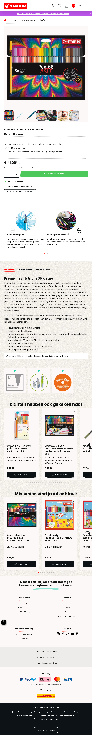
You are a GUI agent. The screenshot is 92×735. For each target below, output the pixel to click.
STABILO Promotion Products (67, 616)
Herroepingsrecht (67, 715)
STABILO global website (24, 634)
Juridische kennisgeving (22, 712)
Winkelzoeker (68, 612)
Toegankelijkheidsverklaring (46, 719)
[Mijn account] (67, 6)
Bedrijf (24, 603)
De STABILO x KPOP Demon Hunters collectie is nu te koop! (43, 13)
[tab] (11, 269)
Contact (67, 607)
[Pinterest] (77, 633)
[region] (46, 74)
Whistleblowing (24, 612)
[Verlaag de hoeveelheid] (7, 174)
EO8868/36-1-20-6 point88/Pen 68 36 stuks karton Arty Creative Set (59, 449)
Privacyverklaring (41, 712)
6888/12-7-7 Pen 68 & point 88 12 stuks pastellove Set (19, 448)
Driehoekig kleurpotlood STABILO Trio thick (58, 538)
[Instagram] (58, 633)
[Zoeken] (53, 6)
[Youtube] (72, 633)
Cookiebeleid (56, 712)
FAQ (67, 603)
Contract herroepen (45, 730)
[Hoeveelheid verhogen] (16, 174)
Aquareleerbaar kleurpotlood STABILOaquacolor (18, 538)
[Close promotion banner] (90, 14)
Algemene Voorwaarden (48, 715)
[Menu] (86, 6)
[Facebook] (62, 633)
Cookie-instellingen (72, 712)
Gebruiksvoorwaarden (26, 715)
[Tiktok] (67, 633)
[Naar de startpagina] (16, 6)
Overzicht (24, 639)
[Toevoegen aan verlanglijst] (36, 411)
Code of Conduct (24, 607)
